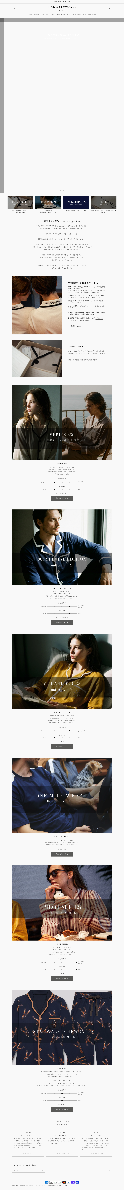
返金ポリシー (66, 1185)
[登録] (43, 1170)
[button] (14, 8)
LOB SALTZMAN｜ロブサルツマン (24, 1185)
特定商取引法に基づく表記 (54, 1185)
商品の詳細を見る (62, 498)
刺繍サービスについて (78, 326)
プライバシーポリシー (40, 1185)
